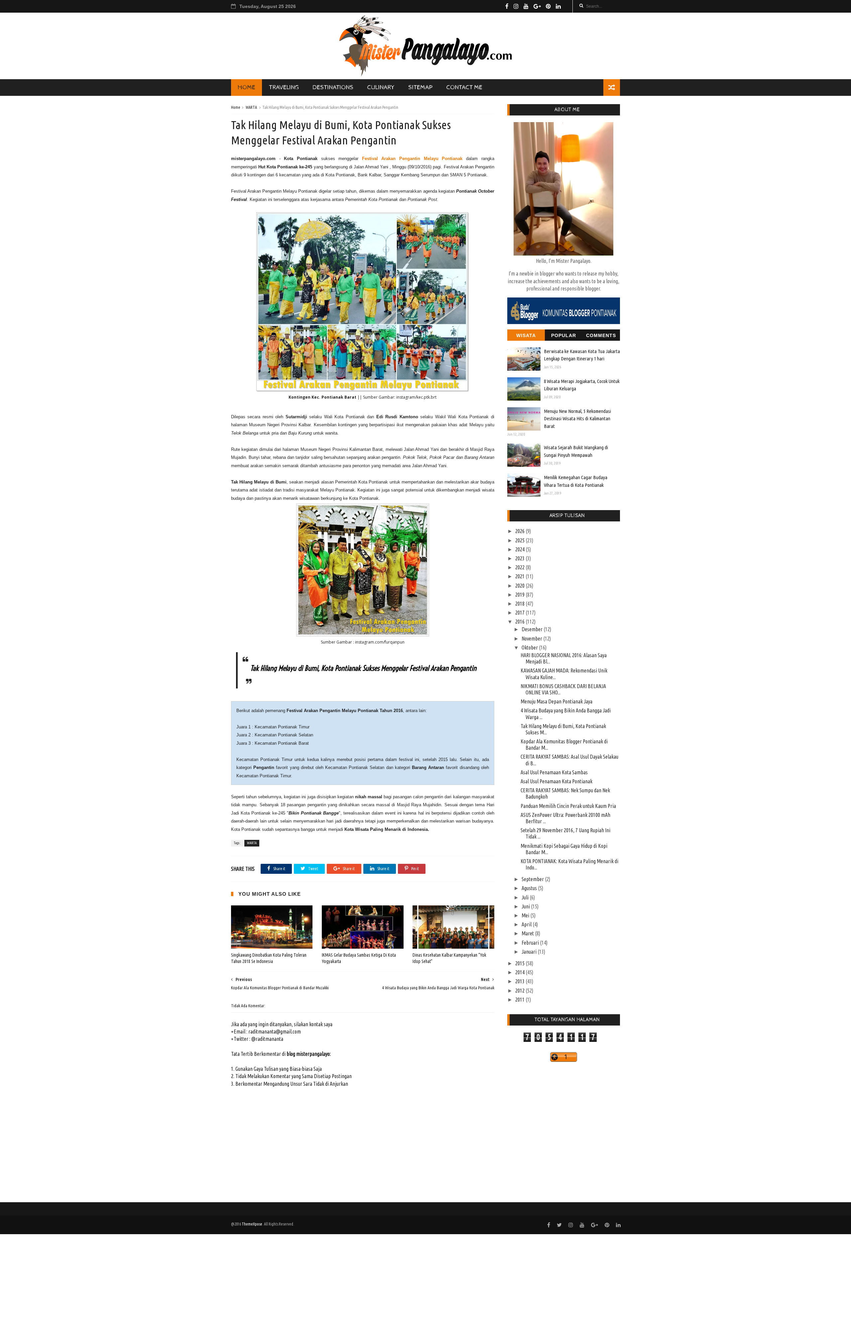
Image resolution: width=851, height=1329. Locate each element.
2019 (520, 595)
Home (235, 107)
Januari (530, 952)
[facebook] (507, 6)
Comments (601, 335)
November (532, 639)
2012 (520, 991)
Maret (528, 933)
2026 (520, 531)
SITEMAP (420, 87)
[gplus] (537, 6)
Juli (526, 897)
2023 (520, 558)
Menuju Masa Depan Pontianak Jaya (556, 701)
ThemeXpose (252, 1224)
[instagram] (516, 6)
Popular (563, 335)
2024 (520, 549)
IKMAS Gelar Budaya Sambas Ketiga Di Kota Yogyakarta (359, 958)
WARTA (251, 107)
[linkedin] (558, 6)
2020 (520, 586)
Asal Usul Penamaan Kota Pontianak (556, 781)
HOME (246, 87)
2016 (520, 622)
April (527, 924)
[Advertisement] (199, 1280)
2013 (520, 981)
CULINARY (381, 87)
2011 (520, 1000)
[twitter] (559, 1225)
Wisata (526, 335)
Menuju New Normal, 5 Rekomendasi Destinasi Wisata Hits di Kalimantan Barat (577, 418)
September (533, 879)
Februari (531, 943)
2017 (520, 613)
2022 (520, 567)
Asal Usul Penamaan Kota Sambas (554, 772)
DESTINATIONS (332, 87)
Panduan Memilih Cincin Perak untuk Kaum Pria (568, 806)
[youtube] (526, 6)
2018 (520, 604)
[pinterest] (548, 6)
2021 (520, 576)
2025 (520, 540)
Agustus (530, 888)
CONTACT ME (464, 87)
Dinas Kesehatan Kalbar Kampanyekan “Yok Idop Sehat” (449, 958)
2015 (520, 963)
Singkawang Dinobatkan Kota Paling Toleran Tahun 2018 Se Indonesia (268, 958)
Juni (526, 906)
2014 (520, 972)
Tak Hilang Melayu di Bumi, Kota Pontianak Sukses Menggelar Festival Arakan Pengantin (363, 668)
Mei (526, 915)
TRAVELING (284, 87)
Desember (533, 629)
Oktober (530, 648)
